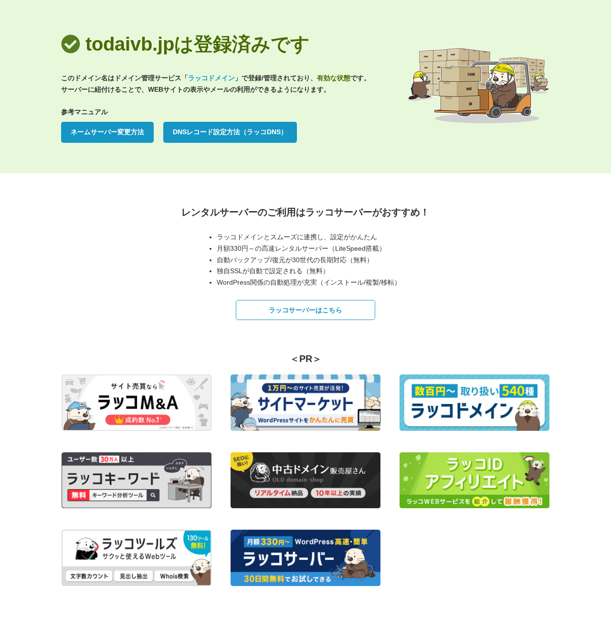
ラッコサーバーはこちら (305, 310)
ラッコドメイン (211, 78)
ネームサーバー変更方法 (107, 132)
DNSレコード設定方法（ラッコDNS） (230, 132)
